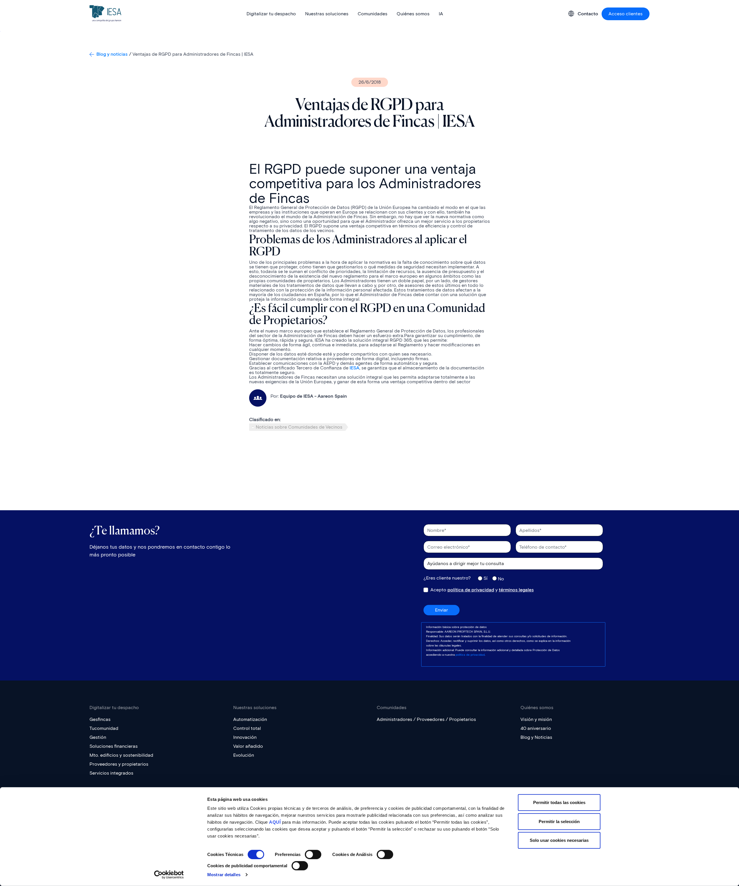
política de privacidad (470, 589)
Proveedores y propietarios (118, 764)
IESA (353, 368)
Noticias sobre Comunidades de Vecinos (299, 427)
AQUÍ (275, 822)
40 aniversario (535, 728)
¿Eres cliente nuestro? (447, 578)
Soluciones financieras (113, 746)
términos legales (516, 589)
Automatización (250, 719)
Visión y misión (536, 719)
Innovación (245, 737)
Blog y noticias (112, 54)
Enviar (441, 610)
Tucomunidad (103, 728)
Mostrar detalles (223, 874)
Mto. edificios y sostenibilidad (121, 755)
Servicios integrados (111, 773)
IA (441, 13)
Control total (247, 728)
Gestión (97, 737)
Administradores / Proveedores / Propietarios (426, 719)
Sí (486, 578)
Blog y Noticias (536, 737)
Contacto (588, 14)
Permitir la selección (559, 821)
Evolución (243, 755)
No (501, 578)
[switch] (313, 854)
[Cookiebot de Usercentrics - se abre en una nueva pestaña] (169, 874)
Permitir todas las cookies (559, 802)
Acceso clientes (626, 13)
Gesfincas (100, 719)
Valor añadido (248, 746)
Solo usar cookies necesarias (559, 840)
